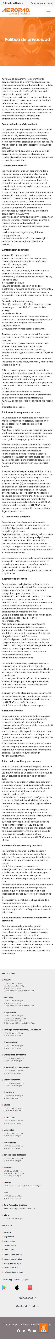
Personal (7, 1232)
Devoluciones (9, 1241)
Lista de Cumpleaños (13, 1259)
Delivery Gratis (10, 1245)
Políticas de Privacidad (13, 1272)
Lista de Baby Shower (13, 1255)
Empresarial (9, 1237)
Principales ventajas (12, 1263)
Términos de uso (11, 1268)
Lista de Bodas (10, 1250)
